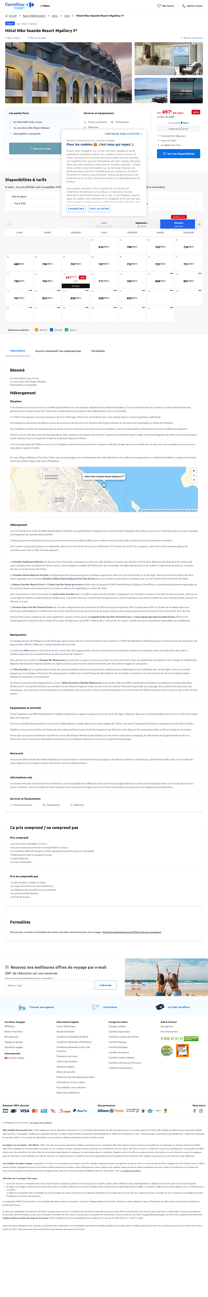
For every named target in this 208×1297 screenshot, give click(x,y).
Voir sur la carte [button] (38, 37)
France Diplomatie (66, 1026)
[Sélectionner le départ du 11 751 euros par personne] (189, 262)
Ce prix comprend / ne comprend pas (58, 351)
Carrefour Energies (118, 1047)
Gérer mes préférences (68, 1092)
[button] (68, 72)
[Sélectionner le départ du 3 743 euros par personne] (161, 245)
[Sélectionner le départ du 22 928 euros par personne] (104, 296)
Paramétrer (76, 208)
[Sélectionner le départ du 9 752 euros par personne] (132, 262)
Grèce (55, 15)
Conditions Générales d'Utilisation (74, 1041)
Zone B (58, 329)
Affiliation (10, 1026)
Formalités (98, 351)
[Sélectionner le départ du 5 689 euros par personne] (19, 262)
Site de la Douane (65, 1031)
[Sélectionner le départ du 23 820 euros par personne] (132, 296)
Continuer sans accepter (122, 133)
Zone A (43, 329)
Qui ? (133, 196)
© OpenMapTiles (161, 510)
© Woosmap (148, 510)
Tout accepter (99, 208)
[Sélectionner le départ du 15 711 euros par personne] (104, 279)
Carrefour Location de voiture (124, 1036)
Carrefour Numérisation (121, 1067)
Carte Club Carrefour (67, 1061)
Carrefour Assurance (119, 1052)
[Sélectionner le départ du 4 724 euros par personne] (189, 245)
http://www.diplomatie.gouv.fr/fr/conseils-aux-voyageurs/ (131, 932)
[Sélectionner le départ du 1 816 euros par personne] (104, 245)
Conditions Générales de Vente (72, 1036)
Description (17, 350)
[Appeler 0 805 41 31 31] (182, 1038)
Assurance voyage (14, 1047)
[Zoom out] (194, 475)
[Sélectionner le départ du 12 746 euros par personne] (19, 279)
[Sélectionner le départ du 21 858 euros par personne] (76, 296)
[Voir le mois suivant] (199, 224)
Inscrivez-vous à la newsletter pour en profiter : (30, 978)
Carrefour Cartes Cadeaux (122, 1057)
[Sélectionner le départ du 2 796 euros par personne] (132, 245)
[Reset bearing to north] (194, 480)
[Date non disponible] (161, 296)
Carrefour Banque (118, 1041)
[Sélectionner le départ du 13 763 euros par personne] (48, 279)
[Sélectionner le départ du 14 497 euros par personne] (76, 279)
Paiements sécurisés (67, 1056)
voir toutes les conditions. (40, 1122)
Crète (67, 15)
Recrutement (11, 1036)
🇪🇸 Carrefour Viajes (14, 1057)
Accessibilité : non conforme (71, 1087)
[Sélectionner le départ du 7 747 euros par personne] (76, 262)
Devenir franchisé (14, 1031)
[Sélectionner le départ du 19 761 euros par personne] (19, 296)
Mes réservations (169, 1031)
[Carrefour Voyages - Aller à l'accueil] (19, 6)
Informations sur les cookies (71, 1082)
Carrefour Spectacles (119, 1031)
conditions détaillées (131, 1170)
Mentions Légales (66, 1066)
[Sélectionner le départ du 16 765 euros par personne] (132, 279)
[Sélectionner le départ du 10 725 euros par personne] (161, 262)
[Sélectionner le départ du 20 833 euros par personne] (48, 296)
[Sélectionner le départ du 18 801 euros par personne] (189, 279)
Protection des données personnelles (76, 1076)
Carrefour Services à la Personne (125, 1062)
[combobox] (40, 203)
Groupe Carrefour (117, 1026)
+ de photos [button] (186, 90)
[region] (104, 173)
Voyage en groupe (14, 1041)
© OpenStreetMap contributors (183, 510)
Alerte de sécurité (66, 1071)
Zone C (73, 329)
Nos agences (167, 1026)
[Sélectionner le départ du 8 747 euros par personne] (104, 262)
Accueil (13, 15)
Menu (46, 5)
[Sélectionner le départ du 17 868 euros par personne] (161, 279)
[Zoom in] (194, 470)
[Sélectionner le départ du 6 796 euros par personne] (48, 262)
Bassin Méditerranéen (34, 15)
